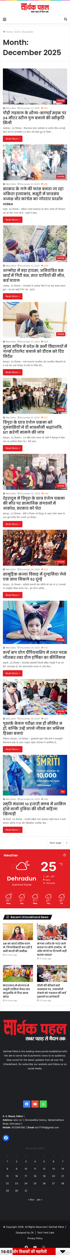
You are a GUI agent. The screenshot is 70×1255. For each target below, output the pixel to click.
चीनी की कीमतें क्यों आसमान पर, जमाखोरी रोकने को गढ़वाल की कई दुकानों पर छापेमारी (51, 991)
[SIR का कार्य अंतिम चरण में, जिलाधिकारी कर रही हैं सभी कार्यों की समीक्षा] (18, 931)
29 (7, 1190)
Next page (55, 842)
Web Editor (11, 108)
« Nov (31, 1199)
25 (35, 1183)
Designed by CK (25, 1232)
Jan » (39, 1199)
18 (35, 1176)
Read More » (13, 138)
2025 (17, 31)
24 (25, 1183)
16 (16, 1176)
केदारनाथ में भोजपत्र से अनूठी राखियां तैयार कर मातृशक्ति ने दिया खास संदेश (16, 991)
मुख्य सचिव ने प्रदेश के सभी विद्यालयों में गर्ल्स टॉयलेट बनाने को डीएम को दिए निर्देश (35, 351)
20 (53, 1176)
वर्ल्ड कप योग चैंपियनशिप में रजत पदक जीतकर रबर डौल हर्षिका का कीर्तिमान (35, 655)
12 (44, 1168)
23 (16, 1183)
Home (8, 31)
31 (26, 1190)
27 (53, 1183)
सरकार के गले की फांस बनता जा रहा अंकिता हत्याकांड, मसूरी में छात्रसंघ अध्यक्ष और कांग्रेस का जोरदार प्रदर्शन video (33, 196)
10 (26, 1168)
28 (62, 1183)
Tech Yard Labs (45, 1232)
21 (62, 1176)
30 (16, 1190)
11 (35, 1168)
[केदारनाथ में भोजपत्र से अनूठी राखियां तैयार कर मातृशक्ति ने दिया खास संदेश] (18, 973)
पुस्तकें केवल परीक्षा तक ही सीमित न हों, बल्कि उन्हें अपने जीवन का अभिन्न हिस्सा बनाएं (33, 728)
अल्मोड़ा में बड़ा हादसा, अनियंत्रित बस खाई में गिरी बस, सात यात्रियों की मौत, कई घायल (34, 275)
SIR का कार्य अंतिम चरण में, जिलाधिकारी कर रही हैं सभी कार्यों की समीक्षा (17, 947)
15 (7, 1176)
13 (53, 1168)
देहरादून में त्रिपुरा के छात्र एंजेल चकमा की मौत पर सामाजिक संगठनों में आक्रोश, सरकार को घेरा (34, 503)
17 (26, 1176)
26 (44, 1183)
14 (62, 1168)
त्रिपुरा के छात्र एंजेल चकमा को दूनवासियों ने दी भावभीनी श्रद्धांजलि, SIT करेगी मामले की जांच (32, 427)
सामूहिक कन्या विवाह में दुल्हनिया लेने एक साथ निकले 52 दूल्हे (34, 577)
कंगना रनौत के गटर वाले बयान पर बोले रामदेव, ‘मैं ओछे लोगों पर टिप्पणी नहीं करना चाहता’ (52, 949)
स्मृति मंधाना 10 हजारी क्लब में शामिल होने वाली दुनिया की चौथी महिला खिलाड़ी (34, 809)
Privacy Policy (35, 1238)
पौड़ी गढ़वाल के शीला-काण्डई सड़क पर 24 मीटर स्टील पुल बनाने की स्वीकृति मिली (34, 118)
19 (44, 1176)
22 (7, 1183)
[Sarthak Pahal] (35, 8)
